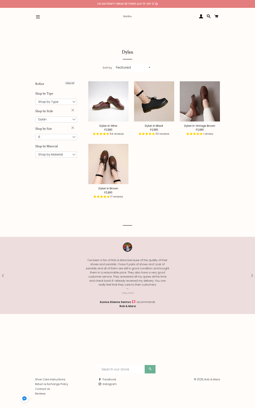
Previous (3, 275)
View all (70, 83)
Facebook (109, 379)
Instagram (109, 384)
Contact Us (42, 389)
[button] (101, 134)
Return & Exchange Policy (51, 384)
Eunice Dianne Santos (115, 302)
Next (252, 275)
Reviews (40, 393)
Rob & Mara (127, 306)
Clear (73, 110)
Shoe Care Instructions (50, 379)
